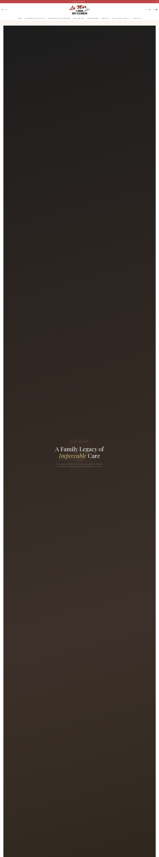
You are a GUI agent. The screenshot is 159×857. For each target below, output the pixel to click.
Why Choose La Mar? (120, 18)
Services (104, 18)
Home (20, 18)
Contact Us (136, 18)
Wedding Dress (93, 18)
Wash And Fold (79, 18)
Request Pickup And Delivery (59, 18)
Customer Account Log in (34, 18)
